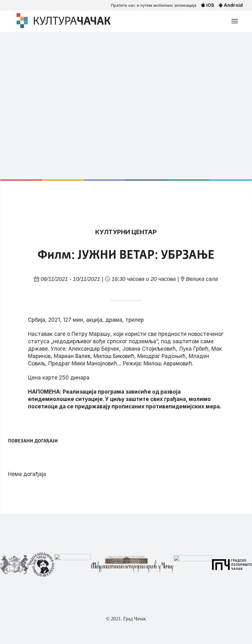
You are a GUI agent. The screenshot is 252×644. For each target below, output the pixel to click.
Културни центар (126, 232)
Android (232, 5)
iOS (209, 5)
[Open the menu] (234, 21)
